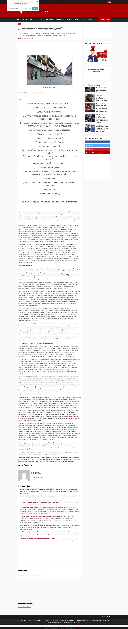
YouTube (71, 461)
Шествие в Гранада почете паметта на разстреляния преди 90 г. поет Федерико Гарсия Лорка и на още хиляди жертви (90, 98)
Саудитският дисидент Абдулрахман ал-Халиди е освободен (90, 89)
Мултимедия (88, 19)
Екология (69, 19)
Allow (35, 8)
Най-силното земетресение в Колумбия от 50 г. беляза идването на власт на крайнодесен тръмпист (90, 109)
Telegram (64, 461)
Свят (31, 19)
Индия (25, 575)
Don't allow (28, 8)
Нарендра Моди (37, 575)
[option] (97, 89)
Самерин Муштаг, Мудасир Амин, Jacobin (31, 93)
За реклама (39, 2)
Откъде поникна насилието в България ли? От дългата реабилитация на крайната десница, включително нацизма (90, 129)
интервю (42, 367)
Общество (39, 19)
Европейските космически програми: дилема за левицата (40, 516)
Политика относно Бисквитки (52, 2)
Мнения (77, 19)
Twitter (57, 461)
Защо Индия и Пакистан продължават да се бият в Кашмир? (41, 489)
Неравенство (60, 19)
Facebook (51, 461)
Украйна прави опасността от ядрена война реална (38, 539)
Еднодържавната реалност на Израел (33, 507)
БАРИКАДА (20, 38)
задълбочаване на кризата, (45, 389)
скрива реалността (50, 379)
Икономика (49, 19)
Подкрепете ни (105, 19)
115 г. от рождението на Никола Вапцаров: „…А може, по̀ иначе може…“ (45, 532)
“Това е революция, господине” (31, 496)
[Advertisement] (84, 10)
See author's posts (38, 477)
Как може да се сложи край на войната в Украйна (37, 525)
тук (78, 628)
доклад (72, 412)
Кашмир (30, 575)
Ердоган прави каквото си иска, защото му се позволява (40, 502)
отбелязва (47, 241)
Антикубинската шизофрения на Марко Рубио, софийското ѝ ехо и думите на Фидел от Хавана (90, 119)
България (24, 19)
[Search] (95, 19)
